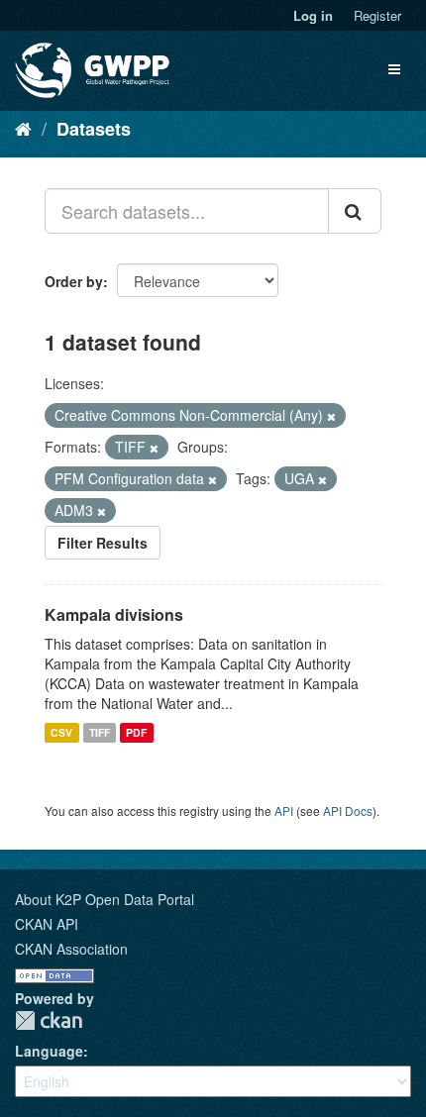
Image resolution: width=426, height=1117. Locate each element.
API (283, 810)
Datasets (93, 129)
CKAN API (46, 924)
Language (49, 1051)
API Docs (348, 810)
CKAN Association (71, 949)
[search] (354, 211)
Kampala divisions (114, 614)
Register (377, 15)
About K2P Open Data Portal (104, 899)
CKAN (48, 1020)
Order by (74, 281)
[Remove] (331, 416)
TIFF (99, 732)
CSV (61, 732)
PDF (136, 732)
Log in (313, 15)
